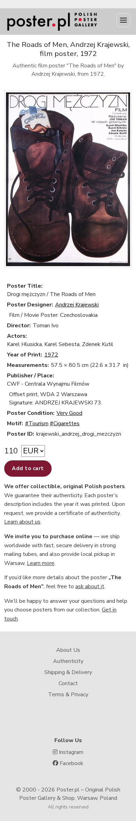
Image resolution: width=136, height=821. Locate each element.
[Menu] (123, 20)
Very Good (69, 413)
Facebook (70, 763)
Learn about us (22, 522)
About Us (68, 650)
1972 (51, 355)
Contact (68, 683)
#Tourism (36, 423)
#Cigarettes (65, 423)
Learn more (40, 563)
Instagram (70, 752)
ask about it (89, 586)
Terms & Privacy (68, 694)
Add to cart (28, 468)
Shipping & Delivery (68, 672)
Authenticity (68, 661)
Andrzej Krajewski (77, 305)
